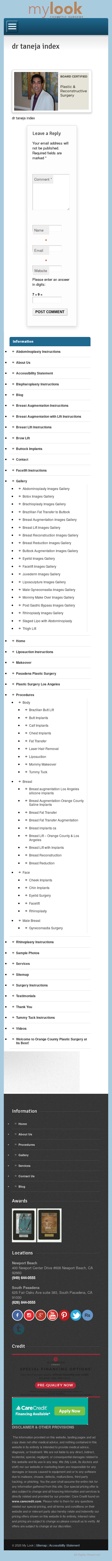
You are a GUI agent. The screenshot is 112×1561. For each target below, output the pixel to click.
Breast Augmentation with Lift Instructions (48, 416)
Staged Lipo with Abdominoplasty (47, 620)
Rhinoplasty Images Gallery (43, 612)
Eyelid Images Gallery (39, 558)
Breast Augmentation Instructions (42, 405)
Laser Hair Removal (44, 748)
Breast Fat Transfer (43, 812)
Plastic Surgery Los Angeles (38, 684)
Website (40, 270)
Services (23, 963)
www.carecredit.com (26, 1501)
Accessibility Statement (34, 373)
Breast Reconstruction (45, 855)
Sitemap (22, 974)
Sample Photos (27, 952)
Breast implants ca (42, 828)
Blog (19, 394)
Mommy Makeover (42, 764)
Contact (22, 459)
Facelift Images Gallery (39, 566)
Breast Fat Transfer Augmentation (53, 820)
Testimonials (26, 995)
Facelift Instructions (31, 470)
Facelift (34, 903)
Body (26, 702)
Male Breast (31, 920)
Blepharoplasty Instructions (37, 384)
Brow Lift (23, 437)
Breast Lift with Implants (46, 847)
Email (40, 251)
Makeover (24, 662)
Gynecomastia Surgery (46, 927)
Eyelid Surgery (40, 895)
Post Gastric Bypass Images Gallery (49, 605)
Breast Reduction (42, 863)
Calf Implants (38, 725)
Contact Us (26, 1176)
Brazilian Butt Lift (41, 709)
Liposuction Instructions (34, 651)
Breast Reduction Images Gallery (47, 542)
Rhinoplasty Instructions (35, 941)
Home (20, 640)
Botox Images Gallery (38, 496)
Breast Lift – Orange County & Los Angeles (54, 837)
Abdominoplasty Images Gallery (46, 488)
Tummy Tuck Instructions (35, 1017)
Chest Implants (40, 733)
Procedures (25, 694)
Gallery (21, 480)
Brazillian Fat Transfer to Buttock (46, 511)
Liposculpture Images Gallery (44, 581)
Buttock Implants (29, 448)
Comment (43, 179)
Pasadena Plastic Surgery (36, 673)
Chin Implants (39, 887)
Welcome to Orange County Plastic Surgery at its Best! (51, 1041)
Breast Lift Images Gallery (41, 527)
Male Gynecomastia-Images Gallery (49, 589)
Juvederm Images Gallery (41, 574)
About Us (23, 362)
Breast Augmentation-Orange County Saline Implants (56, 802)
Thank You (24, 1006)
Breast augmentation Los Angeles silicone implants (54, 790)
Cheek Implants (40, 880)
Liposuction (37, 756)
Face (26, 872)
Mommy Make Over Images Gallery (48, 597)
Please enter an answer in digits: (50, 282)
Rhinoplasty (38, 910)
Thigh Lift (29, 628)
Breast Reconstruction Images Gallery (50, 535)
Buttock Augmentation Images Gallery (50, 550)
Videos (21, 1028)
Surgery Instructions (32, 985)
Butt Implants (38, 717)
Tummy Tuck (38, 771)
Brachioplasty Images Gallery (44, 503)
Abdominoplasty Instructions (38, 351)
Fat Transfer (37, 740)
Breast (27, 781)
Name (40, 231)
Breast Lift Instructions (34, 427)
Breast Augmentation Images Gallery (50, 519)
